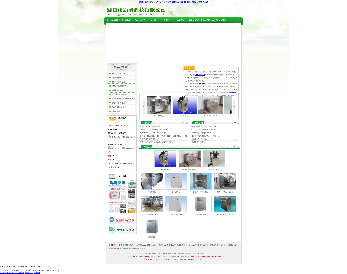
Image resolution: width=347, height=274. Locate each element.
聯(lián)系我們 (221, 20)
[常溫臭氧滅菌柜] (176, 211)
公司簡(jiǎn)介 (126, 20)
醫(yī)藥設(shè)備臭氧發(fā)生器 (134, 248)
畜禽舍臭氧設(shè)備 (119, 107)
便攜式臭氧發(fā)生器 (217, 245)
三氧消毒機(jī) (159, 116)
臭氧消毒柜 (176, 192)
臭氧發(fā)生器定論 (198, 142)
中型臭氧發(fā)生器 (118, 78)
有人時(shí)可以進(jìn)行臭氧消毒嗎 (204, 130)
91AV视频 (20, 273)
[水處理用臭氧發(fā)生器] (225, 211)
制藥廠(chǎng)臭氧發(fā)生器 (147, 245)
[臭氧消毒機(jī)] (214, 166)
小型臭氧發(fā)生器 (118, 82)
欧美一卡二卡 (12, 273)
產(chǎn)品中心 (140, 20)
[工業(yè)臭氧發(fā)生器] (225, 189)
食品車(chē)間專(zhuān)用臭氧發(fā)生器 (173, 245)
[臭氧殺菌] (152, 234)
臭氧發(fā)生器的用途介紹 (149, 139)
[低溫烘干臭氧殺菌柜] (201, 189)
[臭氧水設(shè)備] (201, 211)
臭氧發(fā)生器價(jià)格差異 (201, 133)
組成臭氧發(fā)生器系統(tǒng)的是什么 (205, 136)
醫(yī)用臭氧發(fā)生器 (120, 94)
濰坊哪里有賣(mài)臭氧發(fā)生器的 (204, 126)
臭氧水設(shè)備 (200, 214)
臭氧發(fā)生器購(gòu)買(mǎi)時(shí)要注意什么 (156, 142)
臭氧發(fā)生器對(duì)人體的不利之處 (153, 133)
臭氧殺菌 (151, 237)
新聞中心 (167, 20)
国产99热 (3, 273)
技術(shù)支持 (175, 26)
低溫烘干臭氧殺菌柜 (200, 192)
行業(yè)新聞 (165, 26)
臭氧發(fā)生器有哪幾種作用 (150, 126)
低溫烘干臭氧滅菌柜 (119, 86)
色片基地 (37, 273)
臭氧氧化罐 (116, 111)
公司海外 (134, 26)
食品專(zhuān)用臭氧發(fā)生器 (122, 99)
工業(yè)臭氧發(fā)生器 (225, 192)
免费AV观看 (29, 273)
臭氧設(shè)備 (200, 75)
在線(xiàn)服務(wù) (215, 26)
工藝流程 (180, 20)
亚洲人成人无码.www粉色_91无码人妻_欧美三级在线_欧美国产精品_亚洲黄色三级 (173, 2)
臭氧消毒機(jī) (214, 169)
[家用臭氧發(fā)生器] (190, 166)
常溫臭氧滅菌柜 (117, 90)
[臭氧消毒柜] (176, 189)
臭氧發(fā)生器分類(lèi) (200, 139)
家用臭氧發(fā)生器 (118, 103)
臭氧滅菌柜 (202, 84)
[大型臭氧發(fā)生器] (152, 211)
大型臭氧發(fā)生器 (118, 73)
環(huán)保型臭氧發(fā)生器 (198, 245)
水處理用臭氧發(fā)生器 (224, 214)
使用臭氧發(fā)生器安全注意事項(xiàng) (154, 130)
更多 (232, 68)
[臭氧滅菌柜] (152, 189)
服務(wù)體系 (194, 20)
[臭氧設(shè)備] (165, 166)
